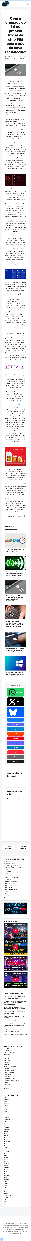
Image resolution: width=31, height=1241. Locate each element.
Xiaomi (6, 1197)
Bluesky (20, 712)
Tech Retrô (7, 1085)
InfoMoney (12, 516)
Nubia (5, 1173)
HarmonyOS (7, 1141)
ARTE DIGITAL (8, 861)
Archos (6, 1109)
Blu (5, 1121)
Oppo (5, 1177)
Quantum (6, 1179)
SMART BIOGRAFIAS (10, 883)
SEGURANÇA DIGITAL (11, 881)
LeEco (5, 1155)
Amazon (6, 1103)
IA (4, 1056)
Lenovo (6, 1157)
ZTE (5, 1200)
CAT (5, 1123)
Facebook (15, 719)
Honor (6, 1143)
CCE (5, 1125)
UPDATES (7, 897)
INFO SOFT (7, 873)
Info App (6, 1058)
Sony (5, 1187)
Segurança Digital (9, 1070)
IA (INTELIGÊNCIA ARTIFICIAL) (13, 867)
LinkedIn (15, 747)
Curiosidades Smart (9, 1052)
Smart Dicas (7, 1074)
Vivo (25, 516)
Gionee (6, 1131)
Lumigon (6, 1159)
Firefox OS (7, 1129)
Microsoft (6, 1163)
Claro (18, 516)
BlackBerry (7, 1117)
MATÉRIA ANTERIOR (8, 847)
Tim (22, 516)
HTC (5, 1139)
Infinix (5, 1147)
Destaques (7, 1054)
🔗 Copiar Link (16, 761)
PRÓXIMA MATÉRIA (23, 847)
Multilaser (7, 1167)
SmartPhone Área (9, 1078)
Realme (6, 1183)
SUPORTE (7, 891)
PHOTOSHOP (8, 879)
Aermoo (6, 1099)
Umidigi (6, 1193)
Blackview (7, 1119)
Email (15, 757)
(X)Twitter (19, 701)
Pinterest (15, 738)
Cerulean (6, 1127)
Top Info (6, 1087)
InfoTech (6, 1064)
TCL (5, 1189)
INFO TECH (7, 875)
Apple (5, 1107)
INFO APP (7, 869)
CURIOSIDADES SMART (11, 865)
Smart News (7, 1076)
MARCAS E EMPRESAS (11, 877)
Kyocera (6, 1151)
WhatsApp (19, 692)
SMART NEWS (8, 887)
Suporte (6, 1082)
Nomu (5, 1171)
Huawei (6, 1145)
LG (4, 1153)
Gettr (15, 752)
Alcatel (6, 1101)
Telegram (15, 729)
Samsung (6, 1185)
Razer (5, 1181)
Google (6, 1135)
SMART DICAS (8, 885)
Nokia (5, 1169)
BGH (5, 1113)
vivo (5, 1204)
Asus (5, 1111)
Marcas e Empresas (10, 1066)
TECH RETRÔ (8, 893)
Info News (7, 1060)
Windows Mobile (9, 1196)
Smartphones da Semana (11, 1081)
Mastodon (15, 743)
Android (6, 1105)
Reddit (15, 733)
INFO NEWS (7, 871)
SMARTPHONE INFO (10, 889)
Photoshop (7, 1068)
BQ (4, 1115)
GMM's (19, 1225)
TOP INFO (7, 895)
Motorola (6, 1165)
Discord (15, 724)
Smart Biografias (9, 1072)
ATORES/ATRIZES (9, 863)
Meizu (5, 1161)
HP (5, 1137)
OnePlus (6, 1175)
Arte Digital (7, 1048)
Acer (5, 1097)
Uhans (6, 1192)
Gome (5, 1133)
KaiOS (5, 1149)
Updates (6, 1089)
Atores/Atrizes (8, 1050)
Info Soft (6, 1062)
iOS (5, 1202)
